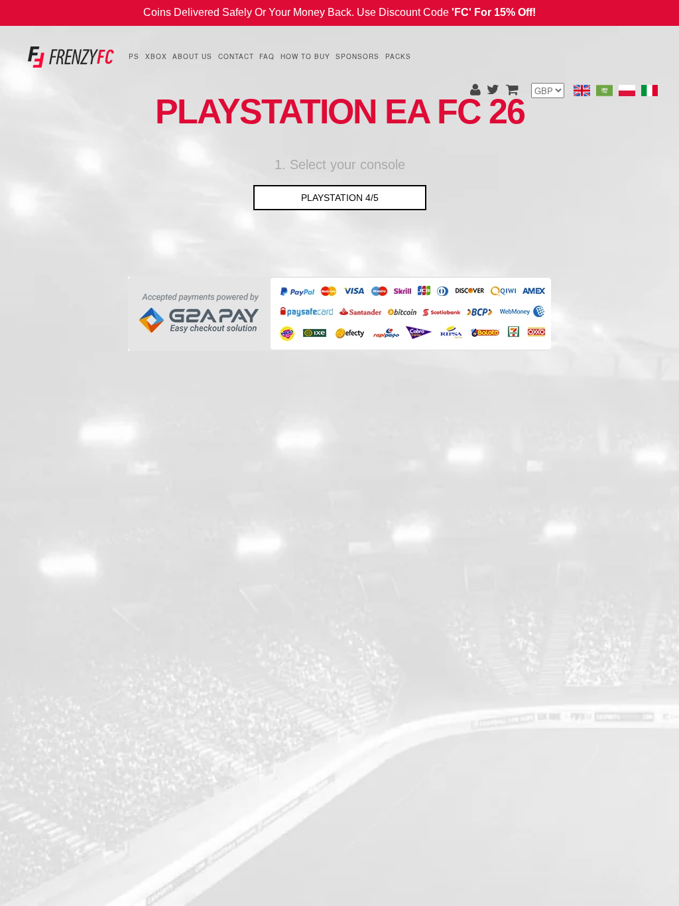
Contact (236, 56)
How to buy (305, 56)
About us (192, 56)
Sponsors (357, 56)
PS (134, 56)
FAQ (267, 56)
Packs (398, 56)
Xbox (156, 56)
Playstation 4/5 (340, 197)
